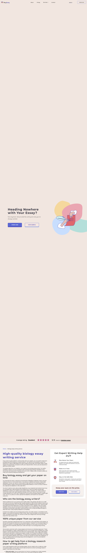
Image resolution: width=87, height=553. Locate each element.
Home (4, 448)
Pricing (38, 2)
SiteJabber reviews (66, 440)
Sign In (70, 2)
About (32, 2)
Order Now (81, 2)
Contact (53, 2)
